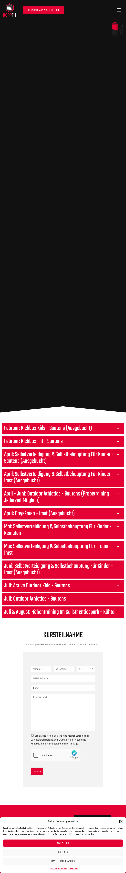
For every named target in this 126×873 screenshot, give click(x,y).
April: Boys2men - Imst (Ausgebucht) (39, 513)
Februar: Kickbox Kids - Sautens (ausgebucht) (48, 428)
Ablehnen (63, 852)
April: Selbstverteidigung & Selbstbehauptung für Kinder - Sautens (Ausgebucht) (59, 458)
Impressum (73, 869)
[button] (121, 821)
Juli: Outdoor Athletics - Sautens (35, 599)
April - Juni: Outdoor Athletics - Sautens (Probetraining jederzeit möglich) (56, 497)
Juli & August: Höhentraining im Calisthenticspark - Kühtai (60, 612)
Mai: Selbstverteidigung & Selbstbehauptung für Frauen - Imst (58, 550)
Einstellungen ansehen (63, 861)
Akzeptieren (63, 843)
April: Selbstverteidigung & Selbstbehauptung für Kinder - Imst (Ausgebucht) (59, 477)
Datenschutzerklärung (58, 869)
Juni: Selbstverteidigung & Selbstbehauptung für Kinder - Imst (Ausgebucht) (58, 569)
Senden (37, 771)
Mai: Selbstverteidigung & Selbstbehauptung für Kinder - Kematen (58, 530)
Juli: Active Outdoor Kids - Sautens (37, 586)
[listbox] (86, 669)
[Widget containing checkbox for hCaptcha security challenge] (55, 755)
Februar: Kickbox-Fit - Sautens (33, 441)
